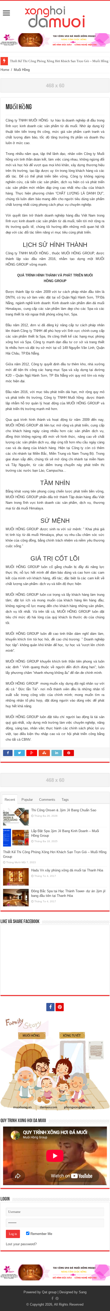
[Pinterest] (60, 1007)
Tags (65, 800)
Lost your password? (21, 1244)
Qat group (49, 1292)
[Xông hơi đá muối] (55, 16)
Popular (27, 800)
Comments (47, 800)
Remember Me (40, 1234)
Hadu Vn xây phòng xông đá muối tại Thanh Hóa (67, 870)
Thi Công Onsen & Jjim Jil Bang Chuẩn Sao (63, 810)
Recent (10, 800)
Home (5, 70)
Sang (82, 1292)
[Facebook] (50, 1007)
